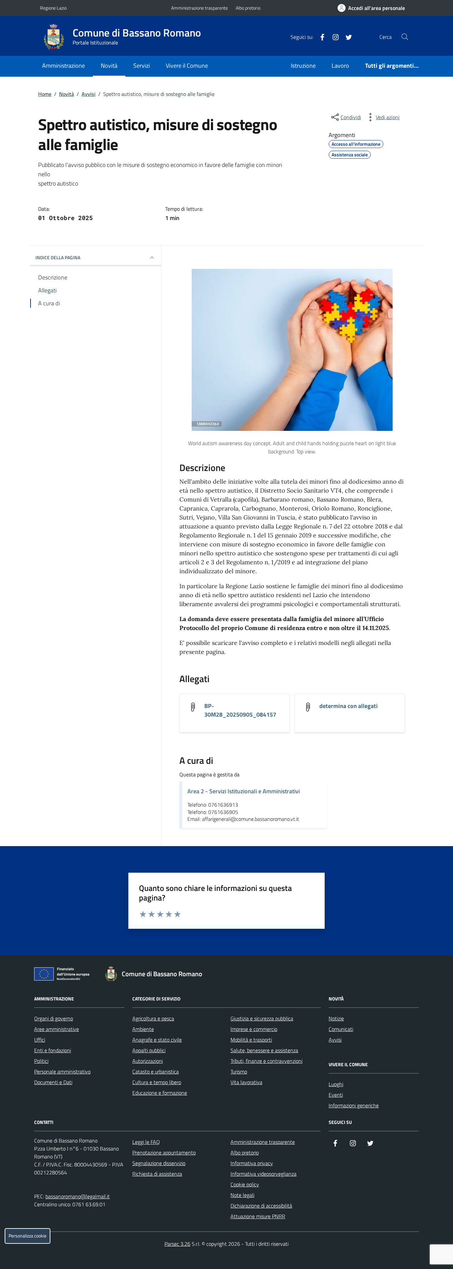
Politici (41, 1061)
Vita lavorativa (246, 1082)
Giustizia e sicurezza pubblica (261, 1018)
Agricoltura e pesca (153, 1018)
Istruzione (303, 65)
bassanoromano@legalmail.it (77, 1196)
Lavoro (340, 65)
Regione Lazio (53, 7)
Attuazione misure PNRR (257, 1216)
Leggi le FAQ (146, 1142)
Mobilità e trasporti (251, 1040)
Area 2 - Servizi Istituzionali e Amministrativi (243, 791)
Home (44, 94)
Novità (109, 65)
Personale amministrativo (62, 1071)
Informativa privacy (251, 1163)
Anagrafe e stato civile (157, 1040)
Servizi (141, 65)
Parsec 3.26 (177, 1244)
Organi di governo (53, 1018)
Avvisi (89, 94)
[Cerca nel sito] (405, 37)
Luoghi (336, 1084)
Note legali (242, 1195)
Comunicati (341, 1029)
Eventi (336, 1095)
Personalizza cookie (27, 1235)
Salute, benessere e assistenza (264, 1050)
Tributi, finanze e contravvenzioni (266, 1061)
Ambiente (143, 1029)
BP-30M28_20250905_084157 (240, 710)
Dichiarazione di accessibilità (261, 1206)
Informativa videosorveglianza (263, 1174)
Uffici (39, 1040)
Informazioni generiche (354, 1105)
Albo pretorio (248, 7)
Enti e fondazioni (52, 1050)
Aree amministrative (56, 1029)
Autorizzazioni (147, 1061)
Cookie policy (244, 1184)
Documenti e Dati (53, 1082)
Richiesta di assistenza (157, 1174)
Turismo (238, 1071)
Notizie (336, 1018)
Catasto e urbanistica (155, 1071)
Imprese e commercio (253, 1029)
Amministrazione (63, 65)
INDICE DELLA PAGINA (57, 257)
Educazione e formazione (159, 1093)
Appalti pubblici (148, 1050)
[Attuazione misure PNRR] (63, 975)
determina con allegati (348, 706)
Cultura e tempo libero (156, 1082)
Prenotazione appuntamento (164, 1152)
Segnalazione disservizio (158, 1163)
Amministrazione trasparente (199, 7)
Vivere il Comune (187, 65)
